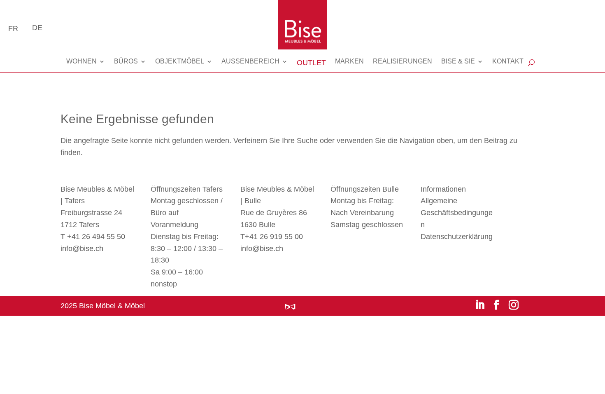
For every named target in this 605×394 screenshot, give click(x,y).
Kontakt (508, 61)
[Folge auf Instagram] (514, 304)
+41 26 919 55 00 (274, 236)
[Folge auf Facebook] (496, 304)
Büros (126, 61)
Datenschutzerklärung (457, 236)
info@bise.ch (81, 248)
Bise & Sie (458, 61)
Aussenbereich (250, 61)
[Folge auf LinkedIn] (480, 304)
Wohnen (81, 61)
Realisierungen (402, 61)
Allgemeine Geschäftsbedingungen (457, 213)
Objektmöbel (179, 61)
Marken (349, 61)
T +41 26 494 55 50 (92, 236)
